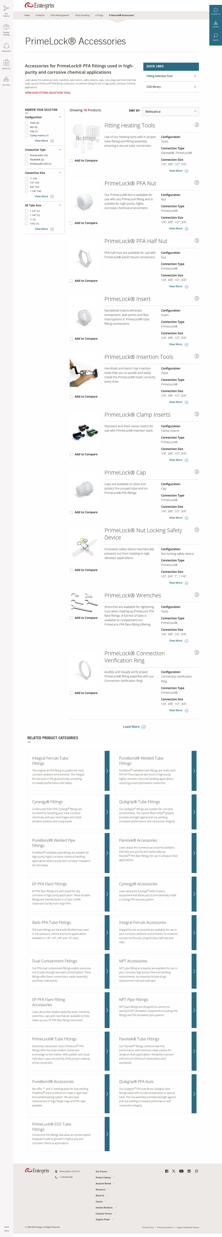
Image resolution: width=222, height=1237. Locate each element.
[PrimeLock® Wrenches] (86, 602)
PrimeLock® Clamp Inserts (137, 414)
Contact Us (215, 14)
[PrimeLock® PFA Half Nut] (86, 256)
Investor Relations (104, 1208)
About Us (100, 1196)
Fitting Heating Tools (129, 125)
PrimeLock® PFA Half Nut (135, 241)
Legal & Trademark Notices (188, 1227)
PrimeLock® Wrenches (132, 595)
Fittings (99, 15)
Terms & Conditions (165, 1227)
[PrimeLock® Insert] (86, 314)
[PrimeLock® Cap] (86, 488)
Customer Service (104, 1214)
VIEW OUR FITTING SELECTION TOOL (48, 93)
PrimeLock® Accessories (121, 15)
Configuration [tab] (33, 117)
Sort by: (134, 110)
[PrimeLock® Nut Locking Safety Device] (86, 546)
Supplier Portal (103, 1220)
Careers (216, 27)
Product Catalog (103, 1178)
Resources (101, 1190)
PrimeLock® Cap (125, 472)
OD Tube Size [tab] (33, 205)
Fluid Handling (82, 15)
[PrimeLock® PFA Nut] (86, 199)
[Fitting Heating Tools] (86, 139)
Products (40, 15)
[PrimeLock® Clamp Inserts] (86, 430)
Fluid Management (60, 15)
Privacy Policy (148, 1227)
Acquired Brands (104, 1184)
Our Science (102, 1172)
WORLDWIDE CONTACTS (69, 1171)
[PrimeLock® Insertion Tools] (86, 372)
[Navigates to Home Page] (39, 5)
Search (215, 40)
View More (41, 141)
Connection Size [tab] (35, 173)
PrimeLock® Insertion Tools (138, 356)
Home (27, 15)
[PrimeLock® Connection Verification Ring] (86, 669)
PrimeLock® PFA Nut (130, 183)
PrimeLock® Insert (127, 299)
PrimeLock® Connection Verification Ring (134, 657)
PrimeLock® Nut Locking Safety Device (143, 534)
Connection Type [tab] (35, 150)
